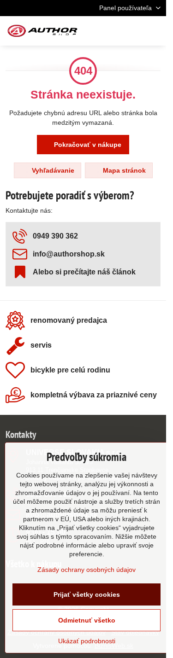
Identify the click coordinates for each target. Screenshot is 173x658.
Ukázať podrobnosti (86, 641)
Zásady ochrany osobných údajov (86, 569)
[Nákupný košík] (133, 31)
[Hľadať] (111, 31)
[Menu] (155, 31)
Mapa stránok (123, 170)
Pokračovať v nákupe (86, 144)
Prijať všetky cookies (87, 594)
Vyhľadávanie (52, 170)
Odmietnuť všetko (86, 620)
